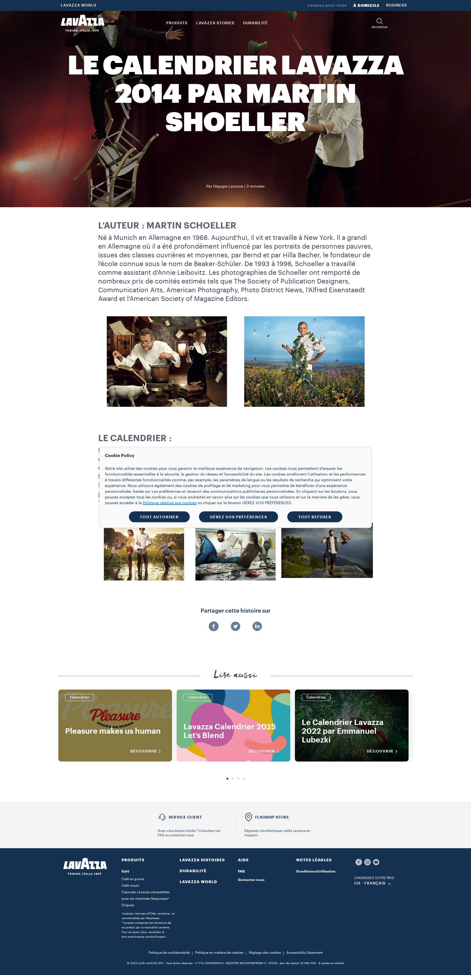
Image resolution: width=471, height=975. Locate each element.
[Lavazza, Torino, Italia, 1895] (82, 23)
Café (125, 871)
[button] (379, 23)
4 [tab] (243, 779)
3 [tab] (238, 779)
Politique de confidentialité (169, 952)
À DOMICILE (366, 5)
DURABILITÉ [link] (255, 23)
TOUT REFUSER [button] (314, 517)
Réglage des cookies (265, 952)
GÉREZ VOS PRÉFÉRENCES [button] (238, 517)
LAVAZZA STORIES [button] (215, 23)
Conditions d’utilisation (316, 871)
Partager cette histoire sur (235, 611)
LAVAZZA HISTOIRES (202, 860)
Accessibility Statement (304, 952)
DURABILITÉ (193, 871)
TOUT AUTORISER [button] (159, 517)
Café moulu (130, 885)
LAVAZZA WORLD (78, 5)
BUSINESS (396, 5)
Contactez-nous (251, 879)
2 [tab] (232, 779)
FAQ (241, 871)
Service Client (185, 817)
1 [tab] (227, 779)
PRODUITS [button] (177, 23)
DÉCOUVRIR (143, 751)
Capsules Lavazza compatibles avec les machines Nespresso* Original (146, 898)
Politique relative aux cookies (170, 503)
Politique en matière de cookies (219, 952)
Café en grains (133, 879)
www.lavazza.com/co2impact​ (146, 936)
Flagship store (272, 817)
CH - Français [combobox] (370, 883)
